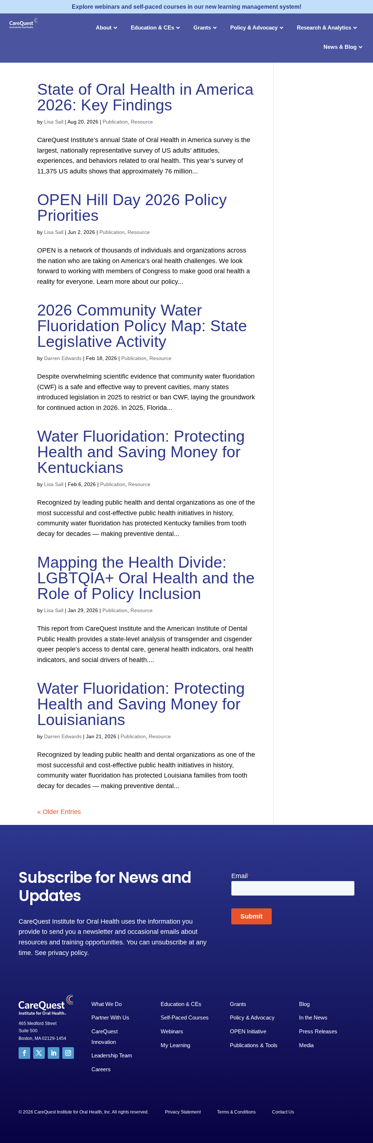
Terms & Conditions (236, 1112)
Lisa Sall (53, 122)
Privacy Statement (183, 1112)
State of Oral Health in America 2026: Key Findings (145, 97)
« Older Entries (59, 811)
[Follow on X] (39, 1053)
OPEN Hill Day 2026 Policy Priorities (132, 207)
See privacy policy (61, 952)
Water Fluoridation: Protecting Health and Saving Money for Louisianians (141, 704)
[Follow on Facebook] (24, 1053)
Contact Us (283, 1112)
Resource (142, 122)
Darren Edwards (63, 358)
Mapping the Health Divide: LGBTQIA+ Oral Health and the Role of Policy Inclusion (146, 577)
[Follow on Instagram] (68, 1053)
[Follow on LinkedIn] (53, 1053)
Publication (115, 122)
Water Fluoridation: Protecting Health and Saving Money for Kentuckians (141, 451)
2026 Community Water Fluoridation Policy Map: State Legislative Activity (142, 325)
